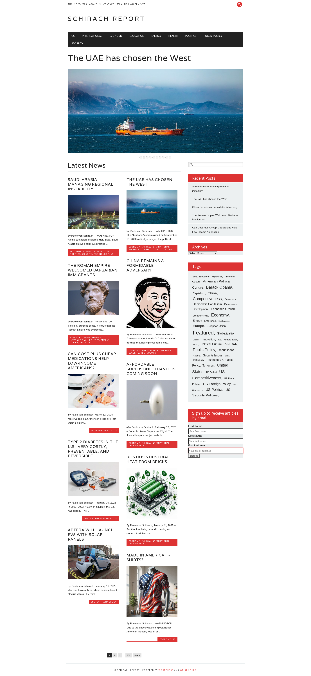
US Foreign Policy (217, 384)
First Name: (195, 426)
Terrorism (208, 365)
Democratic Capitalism (207, 304)
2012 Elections (201, 276)
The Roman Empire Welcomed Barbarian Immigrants (93, 270)
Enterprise (210, 321)
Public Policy (213, 35)
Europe (96, 337)
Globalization (226, 333)
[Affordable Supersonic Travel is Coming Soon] (152, 419)
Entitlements (223, 321)
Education (136, 35)
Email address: (197, 445)
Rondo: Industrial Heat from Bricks (148, 459)
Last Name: (195, 435)
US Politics (214, 390)
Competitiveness (207, 299)
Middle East (230, 339)
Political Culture (211, 344)
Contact (108, 4)
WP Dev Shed (188, 670)
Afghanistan (217, 277)
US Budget (211, 372)
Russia (196, 355)
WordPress (166, 670)
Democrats (230, 304)
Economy (115, 35)
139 (128, 655)
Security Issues (212, 355)
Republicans (226, 350)
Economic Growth (223, 309)
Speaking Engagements (131, 4)
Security (77, 43)
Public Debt (230, 344)
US (73, 35)
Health (173, 35)
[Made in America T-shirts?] (152, 615)
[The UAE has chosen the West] (152, 223)
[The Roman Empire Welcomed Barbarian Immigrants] (93, 314)
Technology (101, 254)
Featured (203, 333)
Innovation (208, 339)
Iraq (219, 339)
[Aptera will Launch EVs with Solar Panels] (93, 578)
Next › (137, 655)
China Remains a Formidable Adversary (145, 265)
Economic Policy (201, 316)
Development (200, 309)
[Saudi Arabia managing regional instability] (93, 227)
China (212, 293)
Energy (156, 35)
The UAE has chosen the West (129, 58)
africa (74, 337)
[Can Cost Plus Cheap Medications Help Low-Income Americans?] (93, 407)
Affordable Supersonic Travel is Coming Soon (151, 369)
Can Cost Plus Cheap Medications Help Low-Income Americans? (92, 360)
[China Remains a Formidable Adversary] (152, 326)
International (92, 35)
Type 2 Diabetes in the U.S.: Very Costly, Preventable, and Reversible (93, 448)
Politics (190, 35)
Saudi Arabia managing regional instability (90, 184)
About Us (95, 4)
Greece (196, 340)
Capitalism (199, 293)
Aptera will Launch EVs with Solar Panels (91, 534)
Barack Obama (219, 287)
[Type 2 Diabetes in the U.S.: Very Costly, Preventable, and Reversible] (93, 495)
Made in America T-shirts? (148, 557)
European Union (216, 326)
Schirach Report (106, 19)
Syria (227, 356)
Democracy (230, 299)
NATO (195, 344)
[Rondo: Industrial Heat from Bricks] (152, 517)
